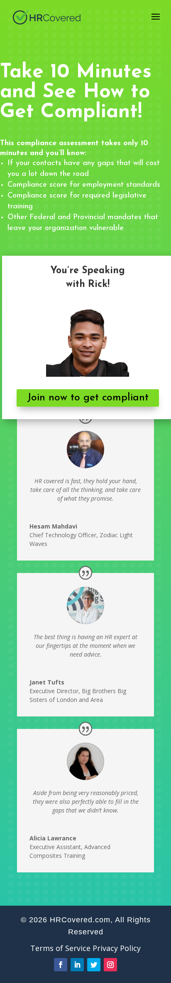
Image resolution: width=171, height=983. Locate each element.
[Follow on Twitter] (93, 964)
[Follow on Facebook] (60, 964)
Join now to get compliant (88, 398)
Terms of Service (60, 948)
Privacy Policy (117, 948)
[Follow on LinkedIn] (77, 964)
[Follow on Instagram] (110, 964)
